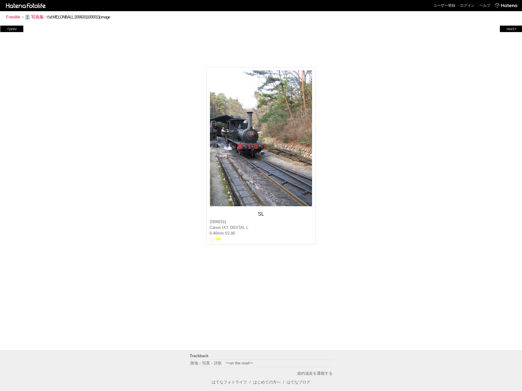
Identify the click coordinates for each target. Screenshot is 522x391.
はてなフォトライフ (229, 382)
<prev (12, 29)
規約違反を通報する (315, 373)
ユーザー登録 (444, 5)
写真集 (37, 16)
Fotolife (13, 16)
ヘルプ (484, 5)
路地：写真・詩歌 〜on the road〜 (221, 363)
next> (512, 29)
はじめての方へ (267, 382)
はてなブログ (298, 382)
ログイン (467, 5)
